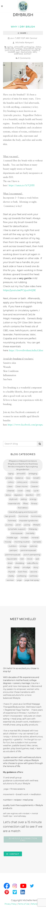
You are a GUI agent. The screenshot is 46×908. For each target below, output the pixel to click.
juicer (18, 525)
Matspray (33, 529)
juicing (27, 525)
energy (18, 49)
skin (35, 52)
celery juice (22, 482)
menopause (17, 533)
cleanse (10, 490)
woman (27, 54)
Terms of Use (23, 904)
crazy (28, 490)
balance (19, 478)
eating (24, 499)
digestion (18, 495)
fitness (34, 503)
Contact (14, 854)
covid (20, 490)
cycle (36, 490)
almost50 (18, 47)
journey (9, 525)
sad (37, 559)
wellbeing (21, 576)
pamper (13, 550)
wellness (18, 54)
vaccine (33, 571)
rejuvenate (25, 52)
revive (29, 559)
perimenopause (12, 554)
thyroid (11, 571)
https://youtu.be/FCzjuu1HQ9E (19, 290)
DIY (38, 495)
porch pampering (32, 554)
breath (36, 478)
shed (10, 563)
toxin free (22, 571)
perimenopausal (28, 550)
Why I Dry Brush (23, 26)
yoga (19, 580)
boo (28, 478)
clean (10, 486)
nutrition (13, 546)
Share (23, 33)
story (35, 567)
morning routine (22, 542)
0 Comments (24, 58)
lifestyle (36, 525)
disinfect (29, 495)
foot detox (23, 508)
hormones (36, 516)
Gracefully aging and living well (23, 512)
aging (10, 47)
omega (23, 546)
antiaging (29, 47)
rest (22, 559)
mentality (30, 533)
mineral (35, 537)
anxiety (9, 478)
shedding (19, 563)
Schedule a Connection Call (23, 839)
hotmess (12, 520)
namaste (37, 542)
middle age (13, 52)
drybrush (9, 49)
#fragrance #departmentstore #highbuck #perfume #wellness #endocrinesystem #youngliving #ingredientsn (23, 465)
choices (34, 482)
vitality (11, 576)
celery (11, 482)
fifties (25, 503)
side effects (32, 563)
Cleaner (34, 486)
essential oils (14, 503)
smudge (26, 567)
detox (38, 47)
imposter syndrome (28, 520)
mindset (24, 537)
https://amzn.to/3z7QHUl (21, 185)
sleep (16, 567)
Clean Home (22, 486)
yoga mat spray (32, 580)
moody (8, 542)
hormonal (23, 516)
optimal (33, 546)
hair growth (10, 516)
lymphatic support (30, 50)
